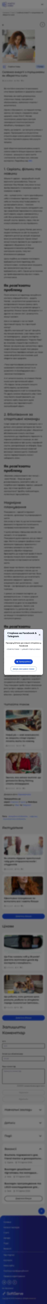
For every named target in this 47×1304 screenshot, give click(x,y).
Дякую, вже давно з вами (23, 669)
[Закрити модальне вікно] (40, 635)
